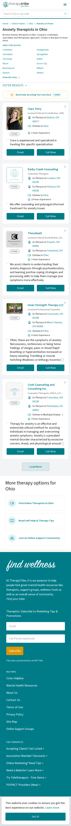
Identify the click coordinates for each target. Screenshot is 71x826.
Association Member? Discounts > (27, 756)
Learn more (52, 808)
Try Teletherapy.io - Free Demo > (26, 778)
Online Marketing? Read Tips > (24, 763)
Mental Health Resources (21, 686)
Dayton (6, 72)
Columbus (7, 49)
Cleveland (7, 54)
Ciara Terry (34, 109)
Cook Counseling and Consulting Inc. (41, 387)
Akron (5, 63)
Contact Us (13, 700)
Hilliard (40, 68)
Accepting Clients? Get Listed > (25, 749)
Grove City (42, 63)
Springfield (42, 54)
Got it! (35, 816)
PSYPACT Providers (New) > (23, 785)
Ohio (31, 23)
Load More (35, 467)
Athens (40, 72)
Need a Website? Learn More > (25, 770)
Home (5, 23)
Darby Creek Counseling (43, 169)
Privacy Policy (14, 714)
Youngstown (43, 49)
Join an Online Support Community (39, 538)
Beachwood (8, 68)
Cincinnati (7, 59)
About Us (12, 693)
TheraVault (35, 233)
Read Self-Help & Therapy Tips (36, 520)
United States (18, 23)
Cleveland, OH (55, 250)
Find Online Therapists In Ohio (36, 503)
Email (20, 152)
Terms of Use (14, 707)
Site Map (11, 722)
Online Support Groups (20, 729)
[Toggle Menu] (65, 4)
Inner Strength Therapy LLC (46, 305)
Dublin (40, 59)
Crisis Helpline (14, 678)
